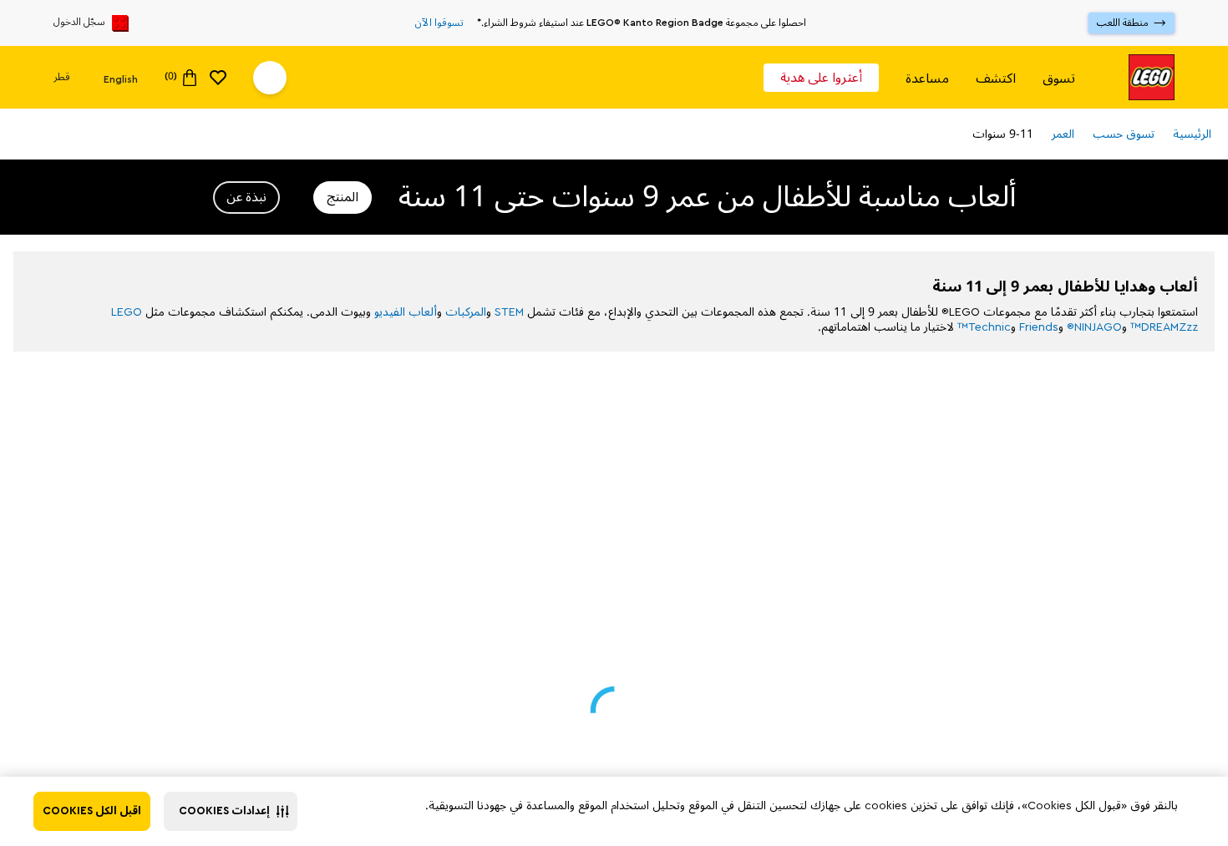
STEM (509, 312)
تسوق (1059, 78)
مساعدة (927, 78)
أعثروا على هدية (821, 77)
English (121, 78)
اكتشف (996, 78)
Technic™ (984, 327)
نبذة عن (246, 197)
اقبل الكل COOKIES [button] (92, 811)
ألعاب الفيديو (405, 312)
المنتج (342, 197)
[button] (230, 811)
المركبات (465, 312)
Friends (1038, 327)
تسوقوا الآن (439, 23)
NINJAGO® (1094, 327)
